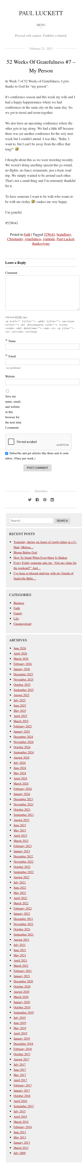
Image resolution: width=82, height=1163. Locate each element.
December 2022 (23, 856)
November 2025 (23, 679)
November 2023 (23, 804)
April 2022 (20, 898)
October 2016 (22, 1096)
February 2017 (23, 1085)
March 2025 (21, 721)
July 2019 (20, 1018)
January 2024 (22, 794)
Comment (11, 273)
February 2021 (23, 971)
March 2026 (21, 659)
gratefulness (33, 239)
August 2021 (21, 940)
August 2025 (21, 695)
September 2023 (24, 815)
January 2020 (22, 1002)
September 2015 (24, 1106)
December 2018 (23, 1044)
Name (10, 341)
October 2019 (22, 1007)
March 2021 (21, 966)
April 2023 (20, 835)
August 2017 (21, 1059)
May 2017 (20, 1075)
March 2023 (21, 841)
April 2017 (20, 1080)
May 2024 (20, 773)
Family (18, 613)
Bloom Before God (25, 552)
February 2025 (23, 726)
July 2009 (20, 1153)
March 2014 (21, 1122)
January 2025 (22, 731)
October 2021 (22, 929)
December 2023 (23, 799)
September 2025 (24, 690)
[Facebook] (37, 499)
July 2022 (20, 882)
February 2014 (23, 1127)
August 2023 (21, 820)
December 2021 (23, 919)
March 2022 (21, 903)
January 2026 (22, 669)
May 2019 (20, 1028)
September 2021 (24, 934)
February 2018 (23, 1049)
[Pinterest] (45, 499)
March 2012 (21, 1148)
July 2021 (20, 945)
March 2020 (21, 997)
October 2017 (22, 1054)
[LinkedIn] (52, 499)
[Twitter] (30, 499)
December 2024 (23, 737)
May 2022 (20, 893)
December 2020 (23, 981)
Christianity (15, 239)
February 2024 (23, 789)
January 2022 (22, 913)
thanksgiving (41, 243)
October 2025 (22, 685)
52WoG (49, 234)
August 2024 (21, 757)
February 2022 (23, 908)
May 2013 (20, 1137)
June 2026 (20, 648)
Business (19, 603)
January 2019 (22, 1038)
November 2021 (23, 924)
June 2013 (20, 1132)
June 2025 (20, 705)
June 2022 (20, 887)
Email (10, 356)
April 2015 (20, 1116)
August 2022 (21, 877)
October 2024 (22, 747)
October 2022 (22, 867)
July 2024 (20, 763)
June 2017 (20, 1070)
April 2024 (20, 778)
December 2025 (23, 674)
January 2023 (22, 851)
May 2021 (20, 955)
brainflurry (64, 234)
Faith (27, 234)
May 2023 (20, 830)
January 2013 (22, 1142)
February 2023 (23, 846)
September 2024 (24, 752)
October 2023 (22, 809)
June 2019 (20, 1023)
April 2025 (20, 716)
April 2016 (20, 1101)
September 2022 (24, 872)
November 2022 (23, 861)
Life (16, 618)
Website (10, 376)
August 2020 (21, 992)
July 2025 (20, 700)
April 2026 (20, 653)
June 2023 (20, 825)
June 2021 (20, 950)
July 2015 (20, 1111)
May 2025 (20, 711)
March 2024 (21, 783)
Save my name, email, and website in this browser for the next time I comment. (13, 412)
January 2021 (22, 976)
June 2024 (20, 768)
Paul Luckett (41, 13)
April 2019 (20, 1033)
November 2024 (23, 742)
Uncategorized (22, 624)
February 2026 (23, 664)
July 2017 (20, 1064)
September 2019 (24, 1012)
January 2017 (22, 1090)
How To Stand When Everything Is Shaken (40, 557)
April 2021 (20, 960)
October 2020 (22, 986)
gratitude (49, 239)
